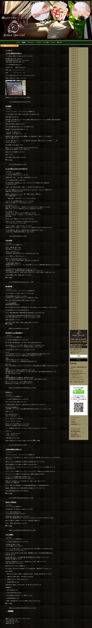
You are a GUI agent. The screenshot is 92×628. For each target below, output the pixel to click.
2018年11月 (74, 261)
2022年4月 (73, 167)
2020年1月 (73, 229)
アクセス (53, 42)
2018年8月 (73, 268)
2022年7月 (73, 161)
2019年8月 (73, 241)
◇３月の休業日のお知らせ (14, 53)
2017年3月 (73, 307)
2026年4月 (73, 58)
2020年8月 (73, 213)
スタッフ (11, 101)
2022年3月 (73, 170)
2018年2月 (73, 282)
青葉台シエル (12, 328)
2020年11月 (74, 206)
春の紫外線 (9, 286)
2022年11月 (74, 151)
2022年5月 (73, 165)
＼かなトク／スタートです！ (77, 379)
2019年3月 (73, 252)
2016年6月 (73, 327)
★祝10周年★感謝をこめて (76, 371)
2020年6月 (73, 218)
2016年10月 (74, 318)
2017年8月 (73, 295)
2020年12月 (74, 204)
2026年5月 (73, 55)
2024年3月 (73, 115)
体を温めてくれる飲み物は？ (14, 333)
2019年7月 (73, 243)
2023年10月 (74, 126)
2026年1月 (73, 65)
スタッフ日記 (23, 164)
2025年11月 (74, 69)
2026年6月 (73, 53)
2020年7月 (73, 215)
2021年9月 (73, 183)
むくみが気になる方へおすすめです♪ (17, 169)
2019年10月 (74, 236)
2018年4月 (73, 277)
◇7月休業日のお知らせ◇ (76, 377)
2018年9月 (73, 266)
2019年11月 (74, 234)
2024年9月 (73, 101)
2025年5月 (73, 83)
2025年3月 (73, 87)
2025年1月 (73, 92)
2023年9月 (73, 129)
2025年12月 (74, 67)
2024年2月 (73, 117)
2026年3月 (73, 60)
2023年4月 (73, 140)
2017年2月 (73, 309)
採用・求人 (59, 42)
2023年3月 (73, 142)
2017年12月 (74, 286)
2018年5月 (73, 275)
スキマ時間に (10, 534)
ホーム (18, 42)
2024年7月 (73, 106)
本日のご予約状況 (11, 502)
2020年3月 (73, 225)
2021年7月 (73, 188)
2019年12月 (74, 231)
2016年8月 (73, 323)
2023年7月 (73, 133)
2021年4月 (73, 195)
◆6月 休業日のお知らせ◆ (76, 381)
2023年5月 (73, 138)
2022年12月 (74, 149)
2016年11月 (74, 316)
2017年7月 (73, 298)
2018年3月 (73, 279)
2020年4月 (73, 222)
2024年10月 (74, 99)
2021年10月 (74, 181)
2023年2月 (73, 145)
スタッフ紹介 (46, 42)
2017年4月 (73, 305)
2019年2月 (73, 254)
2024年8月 (73, 103)
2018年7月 (73, 270)
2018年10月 (74, 263)
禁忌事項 (73, 421)
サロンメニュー (31, 42)
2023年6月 (73, 135)
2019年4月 (73, 250)
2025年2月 (73, 90)
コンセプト (38, 42)
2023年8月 (73, 131)
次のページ (10, 611)
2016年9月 (73, 321)
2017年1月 (73, 311)
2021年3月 (73, 197)
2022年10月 (74, 154)
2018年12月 (74, 259)
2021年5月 (73, 193)
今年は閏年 (9, 240)
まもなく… (9, 392)
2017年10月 (74, 291)
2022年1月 (73, 174)
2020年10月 (74, 209)
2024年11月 (74, 97)
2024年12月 (74, 94)
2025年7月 (73, 78)
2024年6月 (73, 108)
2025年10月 (74, 71)
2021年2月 (73, 199)
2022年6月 (73, 163)
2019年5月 (73, 247)
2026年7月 (73, 51)
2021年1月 (73, 202)
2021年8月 (73, 186)
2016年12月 (74, 314)
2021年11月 (74, 179)
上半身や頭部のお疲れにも (14, 449)
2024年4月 (73, 113)
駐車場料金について (76, 424)
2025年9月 (73, 74)
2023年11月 (74, 124)
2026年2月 (73, 62)
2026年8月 (73, 48)
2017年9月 (73, 293)
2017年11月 (74, 289)
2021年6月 (73, 190)
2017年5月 (73, 302)
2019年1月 (73, 257)
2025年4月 (73, 85)
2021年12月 (74, 177)
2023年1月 (73, 147)
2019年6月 (73, 245)
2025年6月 (73, 81)
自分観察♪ (9, 106)
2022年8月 (73, 158)
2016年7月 (73, 325)
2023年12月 (74, 122)
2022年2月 (73, 172)
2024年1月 (73, 119)
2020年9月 (73, 211)
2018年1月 (73, 284)
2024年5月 (73, 110)
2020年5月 (73, 220)
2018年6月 (73, 273)
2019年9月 (73, 238)
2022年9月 (73, 156)
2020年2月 (73, 227)
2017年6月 (73, 300)
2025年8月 (73, 76)
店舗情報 (24, 42)
